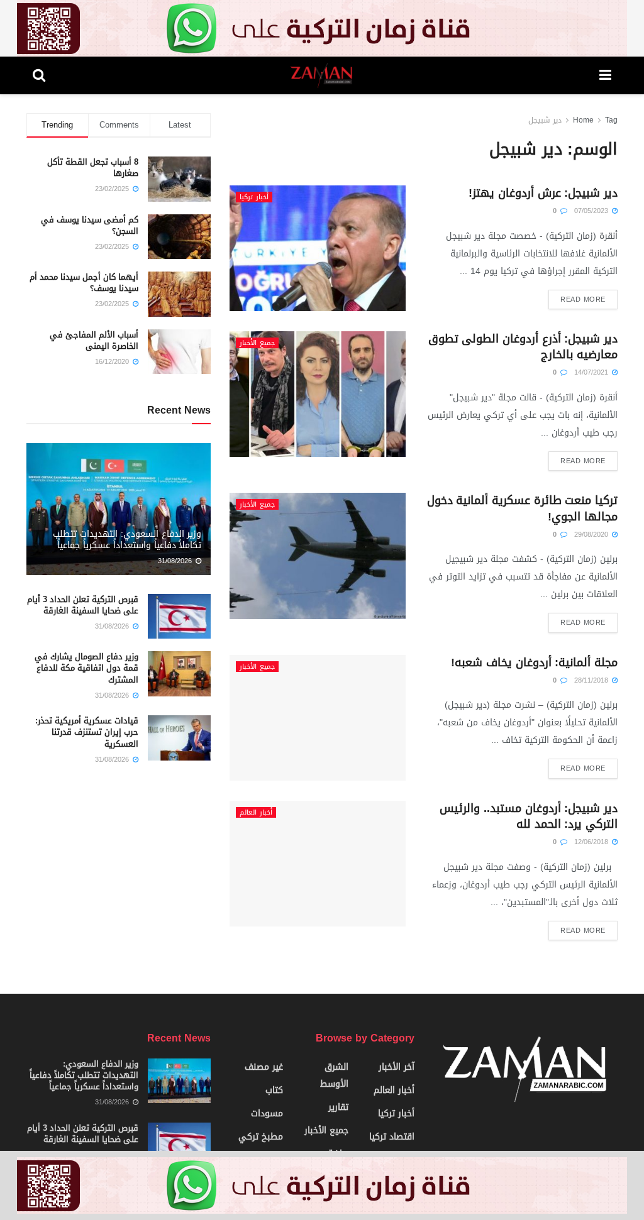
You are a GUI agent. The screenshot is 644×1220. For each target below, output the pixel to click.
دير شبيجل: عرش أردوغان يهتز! (543, 193)
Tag (611, 120)
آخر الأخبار (396, 1066)
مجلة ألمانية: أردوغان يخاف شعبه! (534, 662)
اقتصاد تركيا (391, 1136)
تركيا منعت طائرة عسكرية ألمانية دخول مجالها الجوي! (522, 508)
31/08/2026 (176, 561)
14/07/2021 (592, 372)
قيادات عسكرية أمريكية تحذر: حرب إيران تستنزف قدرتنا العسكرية (86, 732)
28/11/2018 (592, 680)
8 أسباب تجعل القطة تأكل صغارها (92, 167)
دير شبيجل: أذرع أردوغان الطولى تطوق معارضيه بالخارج (523, 346)
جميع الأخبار (257, 343)
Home (583, 120)
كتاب (274, 1090)
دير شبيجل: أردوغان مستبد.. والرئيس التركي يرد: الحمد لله (529, 816)
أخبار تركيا (254, 197)
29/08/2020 (592, 534)
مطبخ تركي (260, 1136)
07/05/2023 (592, 210)
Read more (583, 299)
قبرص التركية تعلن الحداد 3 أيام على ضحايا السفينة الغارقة (82, 604)
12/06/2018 (592, 842)
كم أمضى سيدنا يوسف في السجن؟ (89, 225)
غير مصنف (264, 1066)
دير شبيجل (545, 120)
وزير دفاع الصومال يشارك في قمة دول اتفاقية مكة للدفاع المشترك (86, 668)
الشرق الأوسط (334, 1075)
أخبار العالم (256, 812)
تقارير (338, 1107)
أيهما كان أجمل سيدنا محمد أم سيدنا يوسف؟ (84, 282)
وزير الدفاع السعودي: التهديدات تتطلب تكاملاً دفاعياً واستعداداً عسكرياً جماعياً (127, 539)
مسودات (267, 1113)
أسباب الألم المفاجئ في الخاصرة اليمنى (94, 340)
